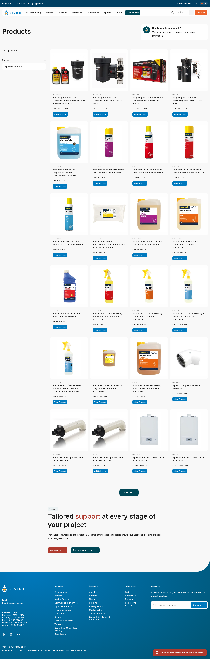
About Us (93, 592)
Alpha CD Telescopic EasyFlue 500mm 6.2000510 (108, 459)
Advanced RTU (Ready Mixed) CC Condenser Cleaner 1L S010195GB (148, 316)
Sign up (197, 605)
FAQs (127, 592)
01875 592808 (20, 622)
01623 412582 (19, 615)
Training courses (183, 3)
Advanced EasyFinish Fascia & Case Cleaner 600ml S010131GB (188, 171)
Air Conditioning (33, 12)
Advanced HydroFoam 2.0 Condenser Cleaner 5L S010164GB (185, 244)
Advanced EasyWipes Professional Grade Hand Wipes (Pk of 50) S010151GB (109, 244)
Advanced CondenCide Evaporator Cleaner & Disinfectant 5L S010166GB (66, 172)
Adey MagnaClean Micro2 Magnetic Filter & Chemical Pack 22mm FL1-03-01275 (69, 100)
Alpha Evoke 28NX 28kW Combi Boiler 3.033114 (148, 459)
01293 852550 (18, 617)
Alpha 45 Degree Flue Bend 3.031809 (186, 387)
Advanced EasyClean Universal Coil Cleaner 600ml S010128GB (108, 171)
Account (201, 12)
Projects (93, 603)
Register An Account (131, 604)
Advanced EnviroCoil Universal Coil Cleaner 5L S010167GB (147, 243)
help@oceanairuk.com (12, 603)
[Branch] (191, 12)
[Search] (172, 12)
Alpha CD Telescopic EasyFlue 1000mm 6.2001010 (68, 459)
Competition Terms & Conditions (99, 618)
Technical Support (63, 620)
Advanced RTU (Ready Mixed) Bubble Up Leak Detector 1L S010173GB (107, 316)
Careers (93, 595)
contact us (181, 32)
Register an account (83, 550)
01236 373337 (17, 625)
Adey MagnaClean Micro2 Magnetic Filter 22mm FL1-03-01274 (107, 100)
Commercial (133, 12)
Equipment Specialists (65, 606)
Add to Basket (60, 114)
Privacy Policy (96, 606)
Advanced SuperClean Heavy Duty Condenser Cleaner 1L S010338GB (107, 388)
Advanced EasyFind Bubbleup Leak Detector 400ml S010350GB (148, 171)
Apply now (38, 3)
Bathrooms (77, 12)
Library (119, 12)
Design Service (61, 599)
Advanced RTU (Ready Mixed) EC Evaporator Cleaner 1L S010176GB (188, 316)
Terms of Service (97, 613)
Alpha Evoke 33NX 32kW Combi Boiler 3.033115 (188, 459)
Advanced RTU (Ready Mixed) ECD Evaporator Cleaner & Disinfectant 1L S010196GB (67, 388)
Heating (49, 12)
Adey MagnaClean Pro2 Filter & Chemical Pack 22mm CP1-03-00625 (148, 100)
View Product (60, 186)
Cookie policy (96, 610)
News (92, 599)
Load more (127, 492)
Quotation (59, 613)
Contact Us (55, 550)
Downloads (60, 634)
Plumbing (62, 12)
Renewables (93, 12)
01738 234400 (16, 620)
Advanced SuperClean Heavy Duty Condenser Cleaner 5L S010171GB (147, 388)
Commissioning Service (66, 603)
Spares (107, 12)
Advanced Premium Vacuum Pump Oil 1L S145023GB (66, 315)
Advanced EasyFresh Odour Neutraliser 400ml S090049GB (68, 243)
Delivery (129, 599)
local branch (167, 32)
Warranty (58, 624)
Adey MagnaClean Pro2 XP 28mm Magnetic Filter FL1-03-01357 (187, 100)
